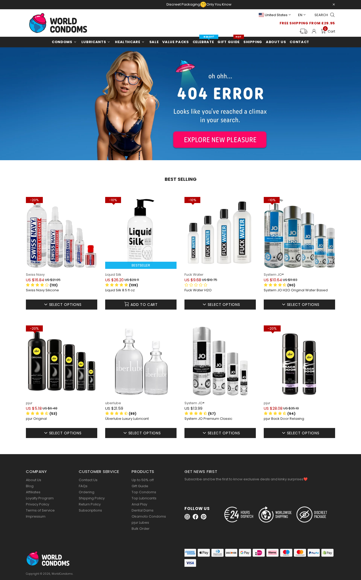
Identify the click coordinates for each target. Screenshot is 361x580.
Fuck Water (193, 274)
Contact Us (88, 480)
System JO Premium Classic (208, 419)
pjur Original (36, 419)
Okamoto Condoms (149, 516)
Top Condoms (144, 492)
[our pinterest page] (203, 516)
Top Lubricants (144, 498)
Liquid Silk (113, 274)
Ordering (86, 492)
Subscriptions (90, 510)
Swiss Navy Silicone (42, 290)
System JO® (274, 274)
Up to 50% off (143, 480)
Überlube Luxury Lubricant (127, 419)
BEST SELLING (181, 179)
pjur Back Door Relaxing (284, 419)
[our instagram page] (187, 516)
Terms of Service (40, 510)
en (300, 14)
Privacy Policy (37, 504)
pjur (29, 403)
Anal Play (139, 504)
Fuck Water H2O (198, 290)
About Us (33, 480)
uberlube (113, 403)
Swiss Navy (35, 274)
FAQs (83, 486)
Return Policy (90, 504)
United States (276, 14)
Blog (30, 486)
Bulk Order (141, 528)
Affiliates (33, 492)
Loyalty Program (40, 498)
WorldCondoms (58, 23)
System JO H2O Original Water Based (296, 290)
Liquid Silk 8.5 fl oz (120, 290)
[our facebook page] (195, 516)
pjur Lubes (140, 522)
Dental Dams (143, 510)
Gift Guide (140, 486)
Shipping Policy (92, 498)
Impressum (35, 516)
